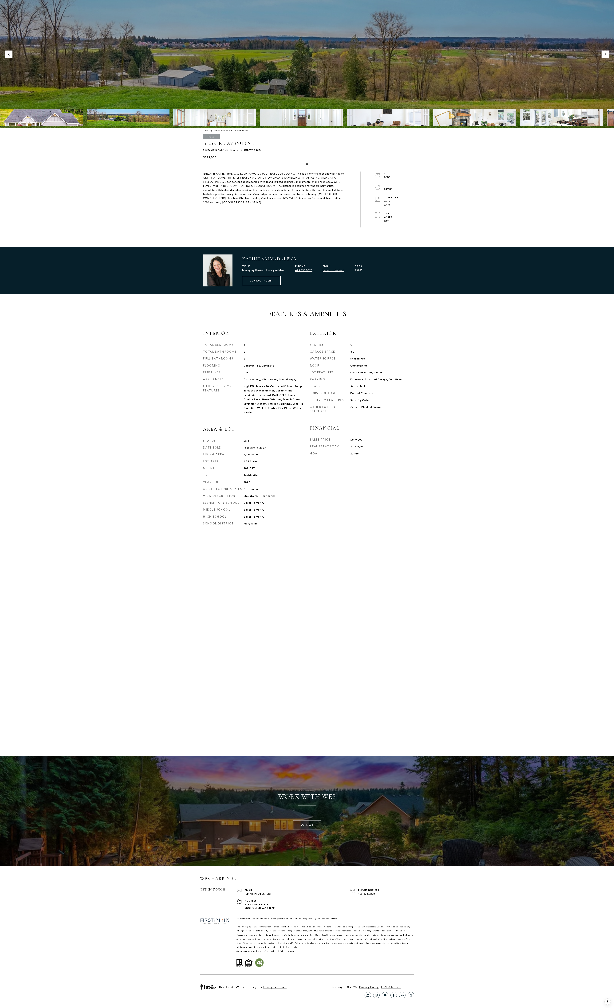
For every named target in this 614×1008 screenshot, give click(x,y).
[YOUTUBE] (385, 995)
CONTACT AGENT (261, 280)
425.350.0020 (303, 270)
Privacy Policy (369, 987)
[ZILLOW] (368, 995)
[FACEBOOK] (393, 995)
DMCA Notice (391, 987)
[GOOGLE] (411, 995)
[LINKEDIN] (402, 995)
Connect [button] (307, 824)
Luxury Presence (275, 987)
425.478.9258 (366, 893)
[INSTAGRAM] (376, 995)
